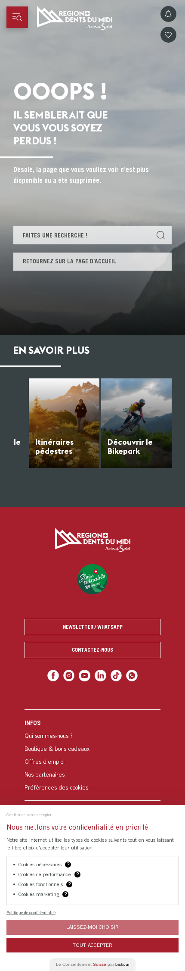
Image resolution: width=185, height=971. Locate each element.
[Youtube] (84, 675)
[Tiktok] (116, 675)
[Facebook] (53, 675)
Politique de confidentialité (31, 912)
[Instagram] (69, 675)
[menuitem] (92, 754)
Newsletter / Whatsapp (93, 627)
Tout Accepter (92, 945)
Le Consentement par (92, 964)
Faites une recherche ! (55, 235)
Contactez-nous (92, 649)
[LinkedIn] (100, 675)
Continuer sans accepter (29, 814)
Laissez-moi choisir (92, 927)
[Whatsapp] (132, 675)
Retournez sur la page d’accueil (69, 261)
